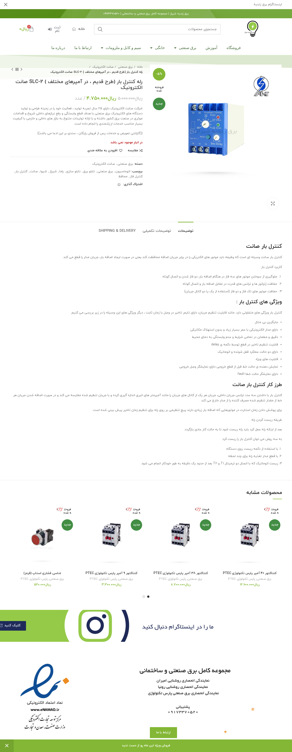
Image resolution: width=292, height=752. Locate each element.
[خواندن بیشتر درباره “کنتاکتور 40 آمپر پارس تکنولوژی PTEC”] (221, 522)
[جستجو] (100, 29)
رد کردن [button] (7, 745)
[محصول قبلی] (21, 69)
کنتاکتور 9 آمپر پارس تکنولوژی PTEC (111, 573)
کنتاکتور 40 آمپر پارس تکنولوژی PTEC (249, 573)
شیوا (43, 171)
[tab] (185, 229)
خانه (139, 67)
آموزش (211, 47)
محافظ (123, 176)
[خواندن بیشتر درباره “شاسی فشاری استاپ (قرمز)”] (13, 522)
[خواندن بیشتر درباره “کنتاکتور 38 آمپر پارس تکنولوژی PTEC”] (151, 522)
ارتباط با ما (83, 47)
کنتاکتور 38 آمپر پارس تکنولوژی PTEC (181, 573)
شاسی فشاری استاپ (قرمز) (42, 573)
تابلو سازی (73, 171)
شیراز (53, 171)
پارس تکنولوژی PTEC (241, 579)
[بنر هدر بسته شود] (5, 4)
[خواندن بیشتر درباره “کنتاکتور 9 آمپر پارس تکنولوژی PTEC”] (82, 522)
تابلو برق (89, 171)
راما (61, 171)
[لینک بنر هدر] (153, 4)
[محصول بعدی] (12, 69)
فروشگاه (234, 47)
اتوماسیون (122, 171)
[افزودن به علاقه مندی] (221, 511)
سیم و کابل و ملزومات (123, 47)
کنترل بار (21, 171)
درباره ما (58, 47)
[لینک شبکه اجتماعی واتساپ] (119, 185)
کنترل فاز (136, 176)
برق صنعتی (187, 47)
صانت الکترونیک (102, 67)
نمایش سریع (221, 532)
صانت (34, 171)
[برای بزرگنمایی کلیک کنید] (273, 203)
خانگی (160, 47)
